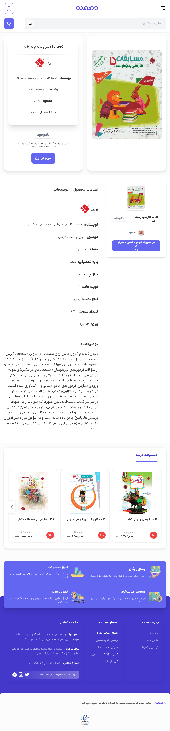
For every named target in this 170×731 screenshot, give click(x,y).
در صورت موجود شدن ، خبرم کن (136, 243)
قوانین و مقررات (149, 647)
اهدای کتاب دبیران (106, 633)
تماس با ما (152, 640)
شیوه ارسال (111, 661)
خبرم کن (46, 158)
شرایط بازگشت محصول (104, 654)
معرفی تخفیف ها (108, 647)
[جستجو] (30, 23)
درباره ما (153, 633)
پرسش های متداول (107, 640)
